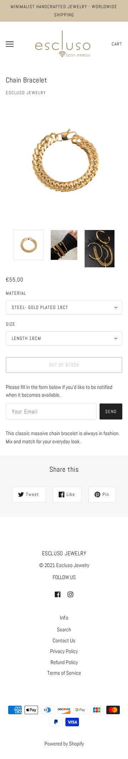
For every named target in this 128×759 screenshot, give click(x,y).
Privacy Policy (64, 651)
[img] (57, 594)
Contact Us (64, 640)
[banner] (63, 43)
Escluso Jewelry (26, 93)
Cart (117, 44)
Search (64, 629)
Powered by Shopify (64, 743)
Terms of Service (64, 672)
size (10, 324)
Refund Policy (64, 662)
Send (111, 411)
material (16, 293)
